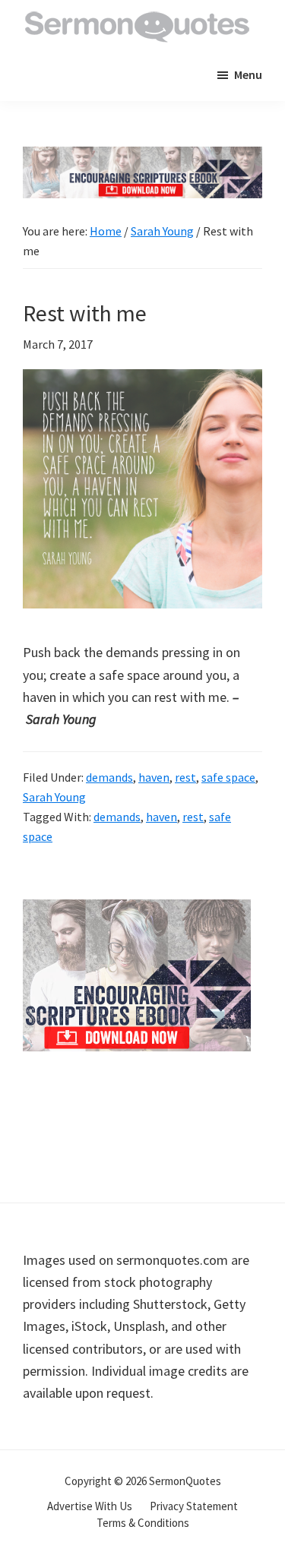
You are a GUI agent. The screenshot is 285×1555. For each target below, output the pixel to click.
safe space (228, 777)
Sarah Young (54, 796)
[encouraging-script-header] (142, 157)
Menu (248, 74)
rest (185, 777)
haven (153, 777)
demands (109, 777)
